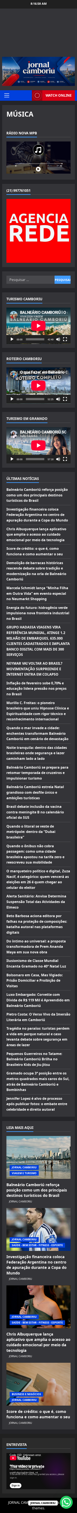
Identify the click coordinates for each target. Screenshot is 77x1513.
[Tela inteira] (65, 339)
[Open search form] (27, 95)
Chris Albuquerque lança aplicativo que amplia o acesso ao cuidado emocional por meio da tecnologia (36, 534)
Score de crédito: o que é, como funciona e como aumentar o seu (38, 1414)
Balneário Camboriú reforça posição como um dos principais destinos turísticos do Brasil (37, 495)
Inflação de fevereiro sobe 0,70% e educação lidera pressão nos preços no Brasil (36, 688)
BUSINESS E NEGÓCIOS (26, 1394)
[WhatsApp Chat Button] (66, 1502)
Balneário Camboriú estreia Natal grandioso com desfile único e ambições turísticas (35, 792)
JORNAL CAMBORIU (24, 1167)
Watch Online (59, 95)
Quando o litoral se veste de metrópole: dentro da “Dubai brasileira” (30, 832)
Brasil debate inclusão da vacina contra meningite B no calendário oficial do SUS (35, 812)
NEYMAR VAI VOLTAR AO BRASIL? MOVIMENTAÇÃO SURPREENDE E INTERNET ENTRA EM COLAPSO (34, 669)
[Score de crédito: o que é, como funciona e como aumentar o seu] (38, 1384)
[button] (6, 95)
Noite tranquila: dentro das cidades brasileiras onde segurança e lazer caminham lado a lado (36, 753)
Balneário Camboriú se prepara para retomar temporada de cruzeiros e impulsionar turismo (37, 773)
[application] (38, 326)
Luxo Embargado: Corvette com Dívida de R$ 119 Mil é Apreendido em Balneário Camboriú (38, 1000)
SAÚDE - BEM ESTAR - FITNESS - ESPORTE (37, 1245)
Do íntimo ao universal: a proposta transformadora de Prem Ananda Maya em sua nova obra (36, 946)
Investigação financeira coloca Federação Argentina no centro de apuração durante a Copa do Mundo (37, 515)
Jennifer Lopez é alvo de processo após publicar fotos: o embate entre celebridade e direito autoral (36, 1104)
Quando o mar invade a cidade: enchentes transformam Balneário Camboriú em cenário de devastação (37, 733)
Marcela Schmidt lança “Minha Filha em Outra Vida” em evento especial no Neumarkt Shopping (37, 593)
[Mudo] (58, 339)
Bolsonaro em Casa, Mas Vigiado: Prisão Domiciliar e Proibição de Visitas (34, 980)
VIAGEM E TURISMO (24, 1173)
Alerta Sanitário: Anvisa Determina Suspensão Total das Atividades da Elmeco (36, 901)
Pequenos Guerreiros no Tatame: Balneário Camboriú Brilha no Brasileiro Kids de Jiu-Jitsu (34, 1059)
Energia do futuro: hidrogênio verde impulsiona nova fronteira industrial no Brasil (37, 613)
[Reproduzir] (12, 339)
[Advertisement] (38, 35)
